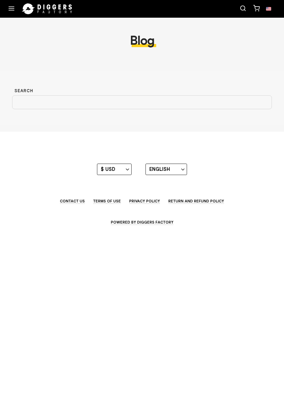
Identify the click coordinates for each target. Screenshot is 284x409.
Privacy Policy (144, 201)
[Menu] (11, 9)
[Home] (47, 9)
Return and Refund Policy (196, 201)
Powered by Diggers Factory (142, 222)
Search (24, 90)
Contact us (72, 201)
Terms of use (107, 201)
